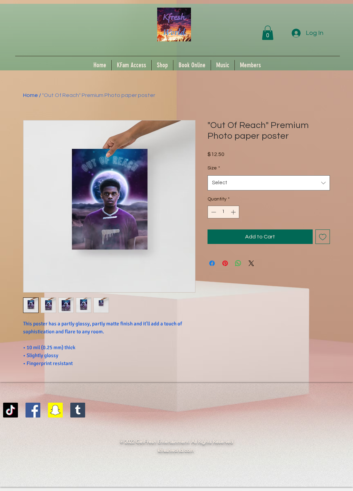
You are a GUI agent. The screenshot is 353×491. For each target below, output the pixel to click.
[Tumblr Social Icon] (77, 410)
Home (30, 95)
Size (214, 168)
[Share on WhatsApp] (238, 263)
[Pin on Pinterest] (225, 263)
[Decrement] (213, 212)
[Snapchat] (55, 410)
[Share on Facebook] (212, 263)
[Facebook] (33, 410)
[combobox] (269, 182)
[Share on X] (251, 263)
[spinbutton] (223, 212)
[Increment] (234, 212)
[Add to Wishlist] (322, 236)
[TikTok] (10, 410)
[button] (268, 33)
